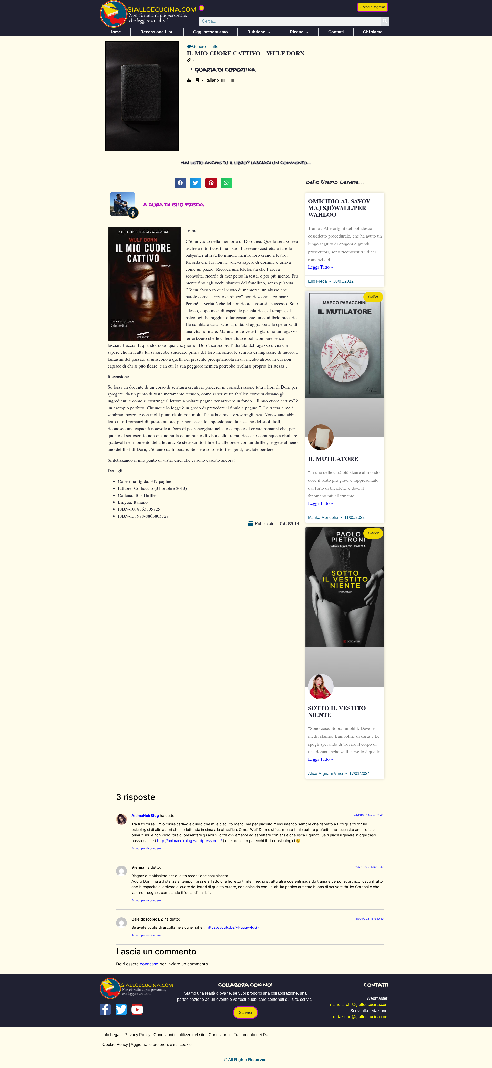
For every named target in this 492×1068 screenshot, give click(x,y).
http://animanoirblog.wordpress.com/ (189, 840)
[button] (201, 8)
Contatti (336, 32)
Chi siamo (373, 32)
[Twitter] (121, 1009)
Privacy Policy (137, 1035)
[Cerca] (385, 21)
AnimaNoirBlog (145, 815)
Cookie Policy (115, 1044)
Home (115, 32)
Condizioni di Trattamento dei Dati (239, 1035)
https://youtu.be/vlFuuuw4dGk (233, 927)
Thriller (213, 46)
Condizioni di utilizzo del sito (179, 1035)
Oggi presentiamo (210, 32)
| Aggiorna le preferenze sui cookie (160, 1044)
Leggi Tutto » (320, 267)
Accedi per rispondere (146, 848)
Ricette (296, 32)
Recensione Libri (156, 32)
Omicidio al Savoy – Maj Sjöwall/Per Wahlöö (341, 207)
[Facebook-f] (105, 1009)
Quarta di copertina (225, 70)
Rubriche (256, 32)
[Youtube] (137, 1009)
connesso (149, 963)
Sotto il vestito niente (337, 711)
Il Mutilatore (333, 458)
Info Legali (111, 1035)
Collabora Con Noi (245, 985)
